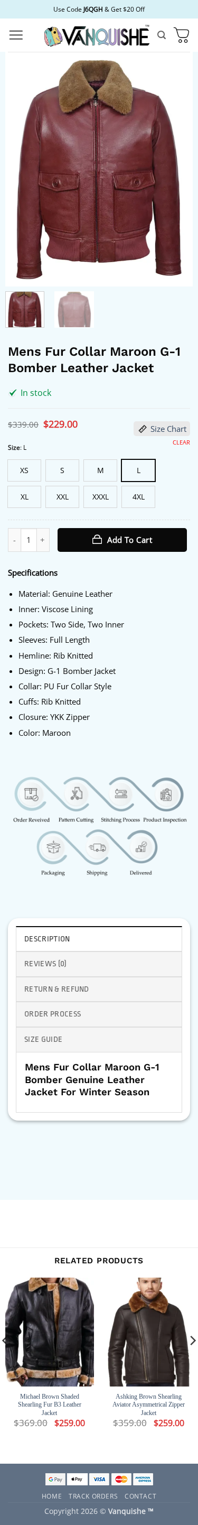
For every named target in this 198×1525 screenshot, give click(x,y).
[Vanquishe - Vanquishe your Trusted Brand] (96, 35)
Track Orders (93, 1496)
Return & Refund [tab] (56, 989)
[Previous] (22, 169)
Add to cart (129, 539)
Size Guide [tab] (43, 1039)
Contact (140, 1496)
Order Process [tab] (52, 1014)
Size (14, 447)
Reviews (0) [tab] (45, 963)
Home (52, 1496)
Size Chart (168, 428)
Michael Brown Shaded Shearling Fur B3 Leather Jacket (49, 1405)
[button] (16, 35)
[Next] (175, 169)
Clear (181, 442)
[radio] (24, 470)
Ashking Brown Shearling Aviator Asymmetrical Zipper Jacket (148, 1405)
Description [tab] (47, 939)
